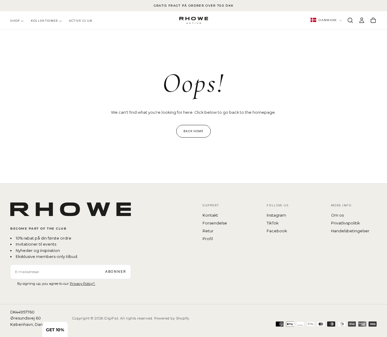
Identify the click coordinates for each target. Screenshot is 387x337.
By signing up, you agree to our (56, 283)
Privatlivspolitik (345, 223)
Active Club (81, 20)
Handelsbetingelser (350, 231)
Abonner (115, 271)
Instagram (276, 215)
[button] (350, 20)
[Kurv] (373, 20)
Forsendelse (215, 223)
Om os (337, 215)
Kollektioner (44, 20)
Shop (15, 20)
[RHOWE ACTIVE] (70, 209)
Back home (194, 131)
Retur (208, 231)
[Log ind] (361, 20)
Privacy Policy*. (82, 283)
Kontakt (210, 215)
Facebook (277, 231)
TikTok (272, 223)
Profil (208, 239)
